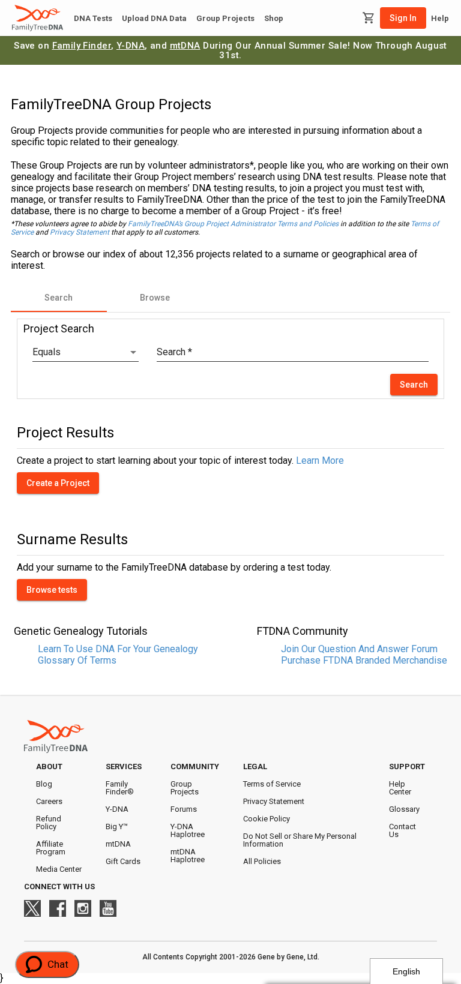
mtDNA (185, 45)
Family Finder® (120, 788)
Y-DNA (130, 45)
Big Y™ (117, 826)
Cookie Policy (266, 819)
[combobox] (85, 352)
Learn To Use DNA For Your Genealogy (118, 649)
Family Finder (82, 45)
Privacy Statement (79, 232)
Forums (183, 809)
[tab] (59, 297)
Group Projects (225, 18)
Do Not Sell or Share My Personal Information (300, 840)
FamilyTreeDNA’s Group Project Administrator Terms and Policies (233, 224)
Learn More (320, 460)
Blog (44, 784)
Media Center (59, 869)
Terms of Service (272, 784)
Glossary (404, 809)
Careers (49, 801)
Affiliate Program (50, 848)
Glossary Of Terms (77, 660)
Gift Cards (123, 861)
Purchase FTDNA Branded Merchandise (364, 660)
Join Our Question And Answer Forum (359, 649)
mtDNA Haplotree (187, 855)
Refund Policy (48, 822)
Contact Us (402, 830)
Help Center (400, 788)
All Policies (262, 861)
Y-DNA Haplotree (187, 830)
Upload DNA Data (154, 18)
